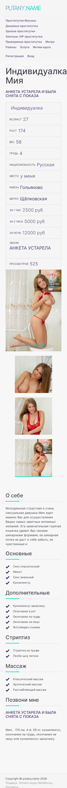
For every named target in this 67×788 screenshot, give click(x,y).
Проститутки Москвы (21, 20)
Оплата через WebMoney (36, 783)
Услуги (24, 47)
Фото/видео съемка (26, 627)
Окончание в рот (24, 611)
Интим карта (42, 47)
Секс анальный (23, 577)
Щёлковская (33, 198)
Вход (30, 56)
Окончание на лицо (26, 622)
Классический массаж (28, 679)
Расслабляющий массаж (29, 689)
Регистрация (15, 56)
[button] (10, 310)
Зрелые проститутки (20, 31)
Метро (50, 42)
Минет (17, 572)
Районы (11, 47)
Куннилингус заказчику (29, 606)
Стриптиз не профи (26, 650)
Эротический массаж (27, 684)
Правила (11, 783)
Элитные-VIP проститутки (24, 36)
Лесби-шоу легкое (26, 656)
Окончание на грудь (26, 616)
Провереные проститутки (24, 42)
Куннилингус (22, 582)
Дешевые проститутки (22, 26)
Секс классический (26, 566)
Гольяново (31, 187)
